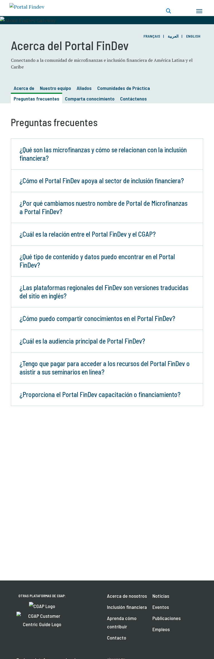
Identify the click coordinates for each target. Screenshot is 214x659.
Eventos (160, 607)
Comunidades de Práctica (123, 88)
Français (152, 36)
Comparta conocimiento (90, 98)
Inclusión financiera (127, 607)
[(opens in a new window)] (42, 605)
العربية (173, 36)
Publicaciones (166, 618)
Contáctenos (133, 98)
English (193, 36)
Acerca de (24, 88)
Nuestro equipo (55, 88)
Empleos (161, 629)
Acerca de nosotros (127, 596)
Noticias (160, 596)
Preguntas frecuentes (36, 98)
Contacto (116, 637)
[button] (107, 154)
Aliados (84, 88)
